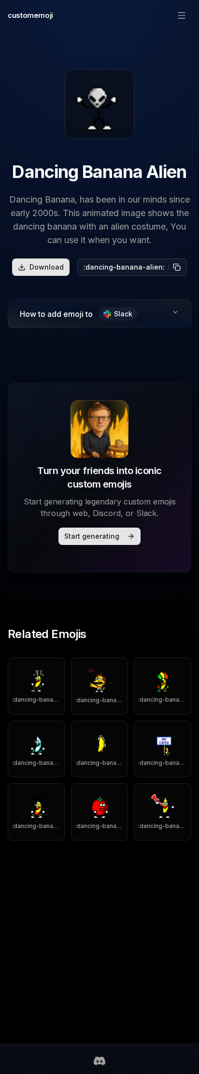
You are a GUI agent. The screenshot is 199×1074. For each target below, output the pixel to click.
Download (46, 267)
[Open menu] (181, 15)
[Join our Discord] (99, 1061)
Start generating (91, 536)
